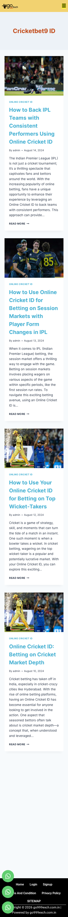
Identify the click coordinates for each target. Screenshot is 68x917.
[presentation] (34, 76)
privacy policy (51, 893)
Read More (19, 223)
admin (16, 150)
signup (47, 884)
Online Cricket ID (20, 101)
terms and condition (22, 893)
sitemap (34, 901)
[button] (64, 6)
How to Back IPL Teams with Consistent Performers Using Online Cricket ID (32, 126)
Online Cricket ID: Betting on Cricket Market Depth (32, 654)
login (33, 884)
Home (20, 884)
